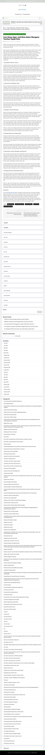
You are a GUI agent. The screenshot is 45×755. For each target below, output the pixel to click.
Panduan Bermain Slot (8, 535)
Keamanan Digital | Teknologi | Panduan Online (13, 486)
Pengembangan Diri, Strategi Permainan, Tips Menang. (14, 576)
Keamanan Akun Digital (8, 473)
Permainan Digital (7, 584)
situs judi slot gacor (8, 616)
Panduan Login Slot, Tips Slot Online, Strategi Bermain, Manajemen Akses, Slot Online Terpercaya (23, 551)
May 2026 (6, 348)
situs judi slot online (8, 619)
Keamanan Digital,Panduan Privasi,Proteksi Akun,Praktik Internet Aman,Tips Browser (20, 493)
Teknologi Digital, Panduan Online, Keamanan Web (13, 711)
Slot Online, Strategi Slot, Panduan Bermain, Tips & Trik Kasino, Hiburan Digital (19, 663)
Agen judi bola (11, 204)
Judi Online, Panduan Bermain (9, 458)
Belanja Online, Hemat (8, 423)
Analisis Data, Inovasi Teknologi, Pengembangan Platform (15, 412)
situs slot (6, 237)
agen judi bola (11, 192)
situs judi (5, 611)
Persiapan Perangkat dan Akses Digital (11, 599)
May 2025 (6, 377)
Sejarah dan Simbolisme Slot (9, 606)
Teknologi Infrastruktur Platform (10, 719)
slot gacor (6, 242)
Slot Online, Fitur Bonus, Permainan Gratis (12, 658)
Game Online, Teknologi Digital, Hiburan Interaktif (13, 441)
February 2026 (6, 355)
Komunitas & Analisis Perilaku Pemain (11, 513)
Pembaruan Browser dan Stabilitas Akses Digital (13, 567)
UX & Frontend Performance (9, 740)
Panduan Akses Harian (8, 527)
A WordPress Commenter (9, 336)
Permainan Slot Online (8, 594)
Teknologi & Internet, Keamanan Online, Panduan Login (14, 694)
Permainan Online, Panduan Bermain (11, 592)
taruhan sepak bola (8, 206)
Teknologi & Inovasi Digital (9, 692)
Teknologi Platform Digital (9, 726)
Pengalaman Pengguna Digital (9, 570)
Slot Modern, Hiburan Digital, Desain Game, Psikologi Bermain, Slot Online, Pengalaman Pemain (22, 644)
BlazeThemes (34, 752)
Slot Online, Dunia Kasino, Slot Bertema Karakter (13, 655)
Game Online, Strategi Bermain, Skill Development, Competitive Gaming (18, 439)
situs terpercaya (7, 290)
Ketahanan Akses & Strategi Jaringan (11, 511)
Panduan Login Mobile (8, 549)
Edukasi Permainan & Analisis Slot (10, 429)
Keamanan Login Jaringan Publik (10, 497)
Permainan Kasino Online (9, 589)
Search (4, 309)
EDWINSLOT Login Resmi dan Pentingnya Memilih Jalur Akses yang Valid (21, 22)
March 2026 (6, 352)
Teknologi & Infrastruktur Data (10, 689)
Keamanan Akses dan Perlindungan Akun (12, 470)
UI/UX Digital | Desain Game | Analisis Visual (12, 736)
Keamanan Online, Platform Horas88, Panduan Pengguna (15, 500)
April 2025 (6, 379)
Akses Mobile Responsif (8, 403)
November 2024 (7, 391)
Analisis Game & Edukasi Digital (10, 414)
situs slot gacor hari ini (8, 626)
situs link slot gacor (8, 232)
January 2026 (6, 357)
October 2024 (6, 394)
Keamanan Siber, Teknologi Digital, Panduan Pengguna (14, 505)
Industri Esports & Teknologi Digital (11, 451)
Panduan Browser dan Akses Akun (10, 538)
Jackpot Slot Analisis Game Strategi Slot (12, 456)
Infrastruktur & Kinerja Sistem (9, 453)
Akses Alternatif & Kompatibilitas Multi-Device (13, 401)
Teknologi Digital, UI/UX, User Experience (12, 714)
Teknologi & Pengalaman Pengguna (11, 702)
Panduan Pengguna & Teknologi (10, 556)
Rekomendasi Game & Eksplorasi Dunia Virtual (13, 604)
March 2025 (6, 382)
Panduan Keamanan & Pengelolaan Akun (12, 543)
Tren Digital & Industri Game (9, 731)
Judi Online (36, 204)
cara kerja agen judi (19, 204)
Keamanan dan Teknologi (9, 479)
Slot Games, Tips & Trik (8, 642)
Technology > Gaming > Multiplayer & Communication (14, 677)
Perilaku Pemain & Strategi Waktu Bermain (12, 582)
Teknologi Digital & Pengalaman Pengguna (12, 709)
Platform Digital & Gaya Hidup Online (11, 602)
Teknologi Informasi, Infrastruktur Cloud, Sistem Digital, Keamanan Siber (18, 716)
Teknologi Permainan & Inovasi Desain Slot (12, 723)
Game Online (6, 436)
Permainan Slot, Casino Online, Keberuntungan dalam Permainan (16, 597)
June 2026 (6, 345)
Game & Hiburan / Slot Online (9, 434)
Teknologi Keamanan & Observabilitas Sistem (13, 721)
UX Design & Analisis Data (9, 743)
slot (4, 628)
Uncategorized (6, 738)
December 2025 (7, 360)
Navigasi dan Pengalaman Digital (10, 519)
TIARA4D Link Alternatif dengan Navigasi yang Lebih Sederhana (16, 319)
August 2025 (6, 369)
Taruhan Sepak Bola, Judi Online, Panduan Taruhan (14, 34)
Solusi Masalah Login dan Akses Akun (11, 665)
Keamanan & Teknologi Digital (10, 468)
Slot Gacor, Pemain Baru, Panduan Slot (11, 639)
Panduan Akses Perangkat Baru (10, 529)
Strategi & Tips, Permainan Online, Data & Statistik (13, 670)
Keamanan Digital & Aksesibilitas (10, 481)
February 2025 (6, 384)
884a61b (6, 41)
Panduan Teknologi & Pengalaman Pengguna (12, 562)
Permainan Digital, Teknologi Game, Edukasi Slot (13, 587)
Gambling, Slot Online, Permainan (10, 431)
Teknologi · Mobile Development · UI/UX (11, 682)
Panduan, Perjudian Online (9, 565)
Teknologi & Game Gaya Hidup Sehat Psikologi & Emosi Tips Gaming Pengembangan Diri (21, 687)
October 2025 (6, 365)
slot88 (5, 285)
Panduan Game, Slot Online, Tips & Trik (11, 540)
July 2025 (6, 372)
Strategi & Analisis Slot (8, 667)
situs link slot (6, 256)
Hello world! (18, 336)
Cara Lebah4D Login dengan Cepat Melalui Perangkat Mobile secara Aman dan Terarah (21, 1)
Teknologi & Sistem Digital (9, 704)
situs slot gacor (7, 276)
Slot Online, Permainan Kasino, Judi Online (12, 660)
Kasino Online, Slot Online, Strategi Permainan (13, 466)
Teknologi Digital (7, 706)
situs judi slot (6, 614)
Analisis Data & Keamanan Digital (10, 409)
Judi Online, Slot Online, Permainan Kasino (12, 463)
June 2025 (6, 374)
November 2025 (7, 362)
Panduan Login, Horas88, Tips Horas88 (11, 554)
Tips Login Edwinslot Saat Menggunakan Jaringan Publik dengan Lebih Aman (19, 324)
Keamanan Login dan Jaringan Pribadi (11, 495)
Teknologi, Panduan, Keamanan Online (11, 728)
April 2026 (6, 350)
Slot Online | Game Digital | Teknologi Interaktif (13, 649)
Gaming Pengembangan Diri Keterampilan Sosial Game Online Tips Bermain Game (20, 446)
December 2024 (7, 389)
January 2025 (6, 386)
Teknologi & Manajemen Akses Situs (11, 699)
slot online (6, 647)
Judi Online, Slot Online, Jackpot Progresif (12, 461)
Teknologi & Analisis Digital (9, 684)
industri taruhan (28, 204)
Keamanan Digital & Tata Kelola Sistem (11, 484)
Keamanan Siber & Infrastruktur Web (11, 502)
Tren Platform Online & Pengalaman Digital (12, 733)
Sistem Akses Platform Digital (10, 609)
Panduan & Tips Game (8, 522)
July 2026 (6, 343)
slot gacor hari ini (7, 266)
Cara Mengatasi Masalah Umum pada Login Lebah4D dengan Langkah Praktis (19, 328)
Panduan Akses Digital (8, 524)
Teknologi (6, 680)
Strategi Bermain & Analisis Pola (10, 672)
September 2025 (7, 367)
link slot (5, 251)
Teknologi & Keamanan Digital (10, 697)
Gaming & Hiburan (7, 444)
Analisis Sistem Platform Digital (10, 417)
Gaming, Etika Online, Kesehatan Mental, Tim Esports (14, 449)
